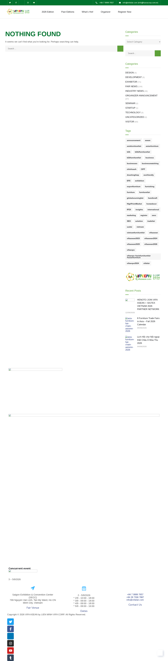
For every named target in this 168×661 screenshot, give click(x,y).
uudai (129, 227)
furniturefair (144, 192)
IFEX (129, 209)
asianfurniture (152, 146)
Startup (130, 108)
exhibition (139, 181)
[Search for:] (64, 48)
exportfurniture (133, 186)
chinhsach (131, 169)
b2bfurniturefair (134, 158)
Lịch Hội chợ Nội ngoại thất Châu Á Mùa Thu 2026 (148, 340)
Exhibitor (131, 82)
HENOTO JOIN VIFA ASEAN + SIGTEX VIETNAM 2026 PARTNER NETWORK (148, 304)
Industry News (134, 91)
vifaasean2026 (150, 244)
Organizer (106, 12)
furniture (131, 192)
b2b (128, 152)
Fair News (131, 86)
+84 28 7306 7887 (135, 597)
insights (139, 209)
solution (139, 221)
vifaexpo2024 (133, 263)
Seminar (130, 103)
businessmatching (150, 163)
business (150, 158)
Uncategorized (134, 117)
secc (154, 215)
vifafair (146, 263)
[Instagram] (28, 2)
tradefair (151, 221)
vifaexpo (131, 250)
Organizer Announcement (141, 95)
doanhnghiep (133, 175)
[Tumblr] (10, 657)
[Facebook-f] (16, 2)
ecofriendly (149, 175)
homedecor (151, 204)
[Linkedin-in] (22, 2)
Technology (133, 112)
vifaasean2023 (133, 238)
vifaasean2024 (150, 238)
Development (133, 77)
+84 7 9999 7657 (135, 594)
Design (129, 72)
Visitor (129, 121)
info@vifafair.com (135, 600)
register (143, 215)
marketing (131, 215)
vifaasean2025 (133, 244)
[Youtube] (34, 2)
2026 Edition (48, 12)
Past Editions (67, 12)
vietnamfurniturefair (136, 233)
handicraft (152, 198)
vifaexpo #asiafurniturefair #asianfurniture (139, 257)
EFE (128, 181)
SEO (129, 221)
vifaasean (153, 233)
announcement (133, 140)
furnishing (149, 186)
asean (147, 140)
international (153, 209)
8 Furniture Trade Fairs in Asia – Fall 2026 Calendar (148, 321)
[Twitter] (10, 2)
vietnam (140, 227)
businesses (132, 163)
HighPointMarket (134, 204)
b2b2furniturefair (142, 152)
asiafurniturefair (134, 146)
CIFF (143, 169)
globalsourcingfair (135, 198)
